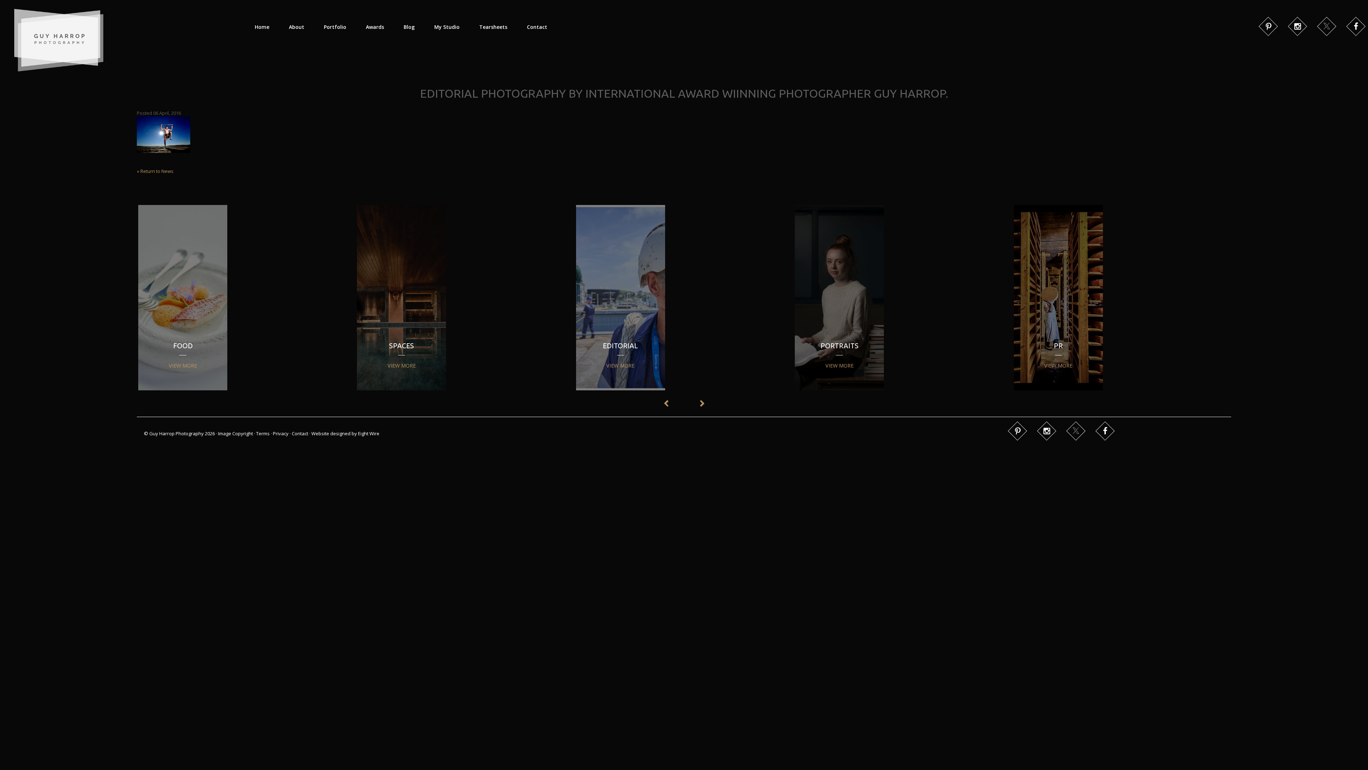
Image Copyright (235, 433)
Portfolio (335, 27)
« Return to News (155, 171)
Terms (263, 433)
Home (262, 27)
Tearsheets (493, 27)
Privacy (281, 433)
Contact (537, 27)
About (296, 27)
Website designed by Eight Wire (345, 433)
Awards (375, 27)
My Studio (447, 27)
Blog (409, 27)
